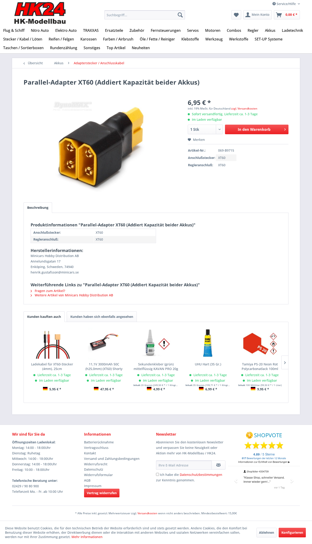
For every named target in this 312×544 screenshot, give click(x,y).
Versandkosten (147, 513)
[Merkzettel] (236, 14)
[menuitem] (144, 14)
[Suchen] (180, 14)
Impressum (92, 486)
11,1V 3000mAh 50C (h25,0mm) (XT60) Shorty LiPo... (103, 366)
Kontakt (90, 453)
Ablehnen (266, 532)
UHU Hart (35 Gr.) (208, 364)
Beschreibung (37, 207)
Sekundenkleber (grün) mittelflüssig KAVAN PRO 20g (156, 366)
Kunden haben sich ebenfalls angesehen (101, 316)
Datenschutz (93, 469)
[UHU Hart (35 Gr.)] (208, 344)
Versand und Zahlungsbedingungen (112, 458)
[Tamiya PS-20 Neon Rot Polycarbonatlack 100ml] (260, 344)
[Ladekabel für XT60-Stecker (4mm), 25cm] (52, 344)
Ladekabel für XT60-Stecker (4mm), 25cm (52, 366)
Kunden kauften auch (44, 316)
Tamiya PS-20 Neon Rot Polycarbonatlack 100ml (260, 366)
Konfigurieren (292, 532)
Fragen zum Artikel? (49, 291)
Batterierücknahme (99, 442)
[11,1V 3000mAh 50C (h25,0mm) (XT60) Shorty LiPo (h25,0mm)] (104, 344)
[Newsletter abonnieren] (218, 465)
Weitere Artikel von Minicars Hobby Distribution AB (73, 295)
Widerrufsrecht (95, 464)
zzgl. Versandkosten (244, 108)
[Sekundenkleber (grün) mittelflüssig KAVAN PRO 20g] (156, 344)
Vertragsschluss (96, 447)
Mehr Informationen (87, 537)
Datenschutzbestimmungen (201, 474)
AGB (87, 480)
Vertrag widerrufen (102, 493)
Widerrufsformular (98, 475)
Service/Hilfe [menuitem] (286, 4)
